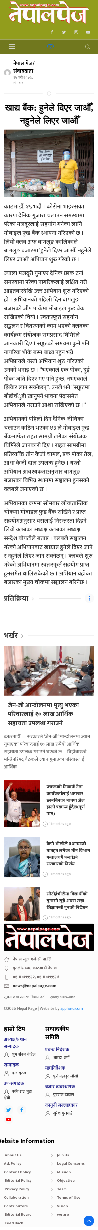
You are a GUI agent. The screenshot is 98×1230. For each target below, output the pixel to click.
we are (63, 1214)
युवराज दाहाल (63, 1094)
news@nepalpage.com (34, 985)
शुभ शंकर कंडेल (24, 1054)
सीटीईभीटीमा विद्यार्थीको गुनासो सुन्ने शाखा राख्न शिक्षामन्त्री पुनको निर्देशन (67, 900)
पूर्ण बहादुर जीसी (65, 1076)
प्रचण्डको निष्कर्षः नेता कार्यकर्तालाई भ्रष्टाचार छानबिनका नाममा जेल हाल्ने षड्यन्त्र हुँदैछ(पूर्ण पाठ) (66, 800)
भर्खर (11, 636)
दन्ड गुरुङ (19, 1073)
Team (62, 1189)
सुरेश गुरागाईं (62, 1113)
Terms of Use (68, 1197)
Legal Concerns (71, 1163)
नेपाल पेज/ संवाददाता (23, 67)
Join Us (63, 1155)
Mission (64, 1172)
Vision (62, 1206)
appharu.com (71, 1008)
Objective (66, 1180)
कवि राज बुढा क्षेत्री (18, 1094)
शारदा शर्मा (61, 1057)
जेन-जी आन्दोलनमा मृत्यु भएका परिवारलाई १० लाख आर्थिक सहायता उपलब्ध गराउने (43, 714)
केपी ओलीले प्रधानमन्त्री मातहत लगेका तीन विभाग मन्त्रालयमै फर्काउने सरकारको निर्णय (68, 854)
